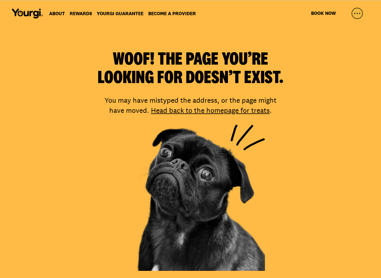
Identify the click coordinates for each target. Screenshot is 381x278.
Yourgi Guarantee (120, 13)
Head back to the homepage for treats (210, 110)
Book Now (323, 13)
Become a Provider (172, 13)
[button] (357, 13)
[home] (27, 13)
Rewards (81, 13)
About (57, 13)
